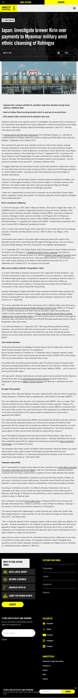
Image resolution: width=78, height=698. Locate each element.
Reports (46, 592)
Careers (45, 679)
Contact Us (46, 666)
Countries (47, 584)
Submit (4, 640)
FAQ (44, 674)
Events (45, 670)
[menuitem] (3, 2)
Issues (45, 576)
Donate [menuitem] (68, 3)
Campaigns (48, 568)
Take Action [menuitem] (25, 2)
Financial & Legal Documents (53, 661)
